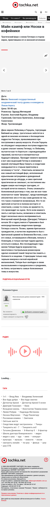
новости (29, 439)
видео (39, 433)
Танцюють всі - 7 (11, 427)
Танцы (39, 424)
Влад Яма (14, 396)
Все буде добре (10, 399)
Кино (40, 22)
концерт (36, 436)
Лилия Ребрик (9, 412)
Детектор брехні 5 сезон (34, 403)
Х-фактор (42, 430)
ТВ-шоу (5, 18)
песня (39, 439)
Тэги (5, 388)
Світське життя (10, 421)
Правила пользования (8, 493)
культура (7, 439)
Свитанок (28, 418)
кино (27, 436)
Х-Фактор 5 (29, 430)
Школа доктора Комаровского (17, 433)
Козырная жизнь (11, 409)
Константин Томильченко (35, 409)
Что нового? (15, 18)
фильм (36, 443)
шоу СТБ (7, 446)
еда (19, 436)
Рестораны (30, 22)
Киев (26, 406)
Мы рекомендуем (29, 18)
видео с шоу (9, 436)
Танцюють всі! (29, 427)
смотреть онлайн (11, 443)
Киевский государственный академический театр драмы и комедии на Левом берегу (22, 102)
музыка (18, 439)
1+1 (4, 396)
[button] (41, 12)
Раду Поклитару (31, 415)
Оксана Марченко (11, 415)
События (42, 18)
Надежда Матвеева (29, 412)
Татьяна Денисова (12, 430)
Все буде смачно (29, 399)
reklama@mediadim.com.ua (38, 481)
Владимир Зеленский (32, 396)
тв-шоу (26, 443)
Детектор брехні (11, 403)
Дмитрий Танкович (12, 406)
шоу (44, 443)
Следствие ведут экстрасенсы (17, 424)
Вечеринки (7, 22)
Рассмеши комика (12, 418)
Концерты (18, 22)
